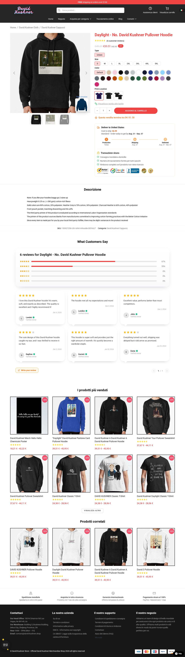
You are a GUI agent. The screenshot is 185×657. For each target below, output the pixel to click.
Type (97, 50)
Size (96, 59)
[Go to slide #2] (50, 119)
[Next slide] (86, 73)
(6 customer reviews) (115, 41)
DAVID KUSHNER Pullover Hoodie (26, 569)
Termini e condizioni (61, 622)
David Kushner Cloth (28, 27)
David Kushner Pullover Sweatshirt (26, 496)
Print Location (101, 89)
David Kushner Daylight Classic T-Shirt (155, 496)
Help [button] (180, 654)
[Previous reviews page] (153, 370)
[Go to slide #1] (36, 119)
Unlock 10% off (5, 645)
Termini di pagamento (104, 622)
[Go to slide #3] (64, 119)
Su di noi (56, 619)
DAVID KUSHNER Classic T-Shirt (110, 496)
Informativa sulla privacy (63, 626)
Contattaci (99, 630)
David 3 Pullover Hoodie (148, 569)
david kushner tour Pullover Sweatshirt (156, 438)
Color (97, 68)
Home (13, 27)
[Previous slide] (14, 73)
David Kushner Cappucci (53, 27)
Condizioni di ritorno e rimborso (108, 626)
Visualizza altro (92, 511)
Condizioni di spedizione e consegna (110, 619)
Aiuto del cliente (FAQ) (104, 634)
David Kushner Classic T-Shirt (66, 496)
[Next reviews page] (167, 370)
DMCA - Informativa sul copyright (67, 630)
